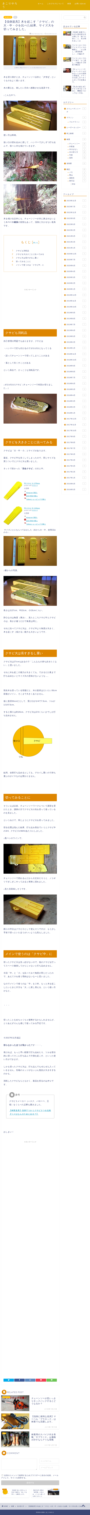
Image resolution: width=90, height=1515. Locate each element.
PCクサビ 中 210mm (32, 508)
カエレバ (35, 485)
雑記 (76, 169)
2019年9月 (75, 313)
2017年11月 (75, 425)
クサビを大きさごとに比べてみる (30, 254)
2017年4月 (75, 460)
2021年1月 (75, 248)
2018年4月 (75, 395)
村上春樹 (75, 133)
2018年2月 (75, 407)
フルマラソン (76, 122)
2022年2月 (75, 230)
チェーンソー (77, 143)
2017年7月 (75, 448)
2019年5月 (75, 336)
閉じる (35, 243)
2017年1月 (75, 478)
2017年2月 (75, 472)
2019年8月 (75, 318)
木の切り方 (8, 17)
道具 (77, 158)
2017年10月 (75, 430)
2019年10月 (75, 307)
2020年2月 (75, 283)
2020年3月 (75, 277)
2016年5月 (75, 489)
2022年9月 (75, 218)
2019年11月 (75, 301)
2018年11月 (75, 354)
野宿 (73, 184)
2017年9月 (75, 436)
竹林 (76, 155)
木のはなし (76, 149)
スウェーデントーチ (75, 110)
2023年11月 (75, 201)
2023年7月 (75, 207)
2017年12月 (75, 419)
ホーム (40, 4)
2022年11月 (75, 212)
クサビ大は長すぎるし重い (27, 258)
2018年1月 (75, 413)
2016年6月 (75, 484)
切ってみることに (23, 261)
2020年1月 (75, 289)
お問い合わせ (80, 4)
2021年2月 (75, 242)
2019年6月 (75, 330)
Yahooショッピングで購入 (36, 499)
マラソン (75, 118)
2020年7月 (75, 260)
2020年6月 (75, 265)
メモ (76, 172)
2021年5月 (75, 236)
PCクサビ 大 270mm (32, 483)
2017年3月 (75, 466)
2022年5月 (75, 224)
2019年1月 (75, 348)
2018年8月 (75, 372)
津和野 (76, 163)
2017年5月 (75, 454)
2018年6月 (75, 383)
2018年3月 (75, 401)
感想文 (76, 178)
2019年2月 (75, 342)
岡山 (76, 175)
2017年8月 (75, 442)
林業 (69, 4)
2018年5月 (75, 389)
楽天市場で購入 (32, 496)
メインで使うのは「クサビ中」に (30, 265)
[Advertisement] (30, 308)
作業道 (76, 146)
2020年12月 (75, 254)
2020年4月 (75, 271)
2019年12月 (75, 295)
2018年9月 (75, 366)
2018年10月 (75, 360)
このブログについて (55, 4)
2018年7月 (75, 377)
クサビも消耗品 (22, 251)
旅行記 (76, 181)
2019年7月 (75, 324)
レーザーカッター (75, 127)
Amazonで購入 (32, 493)
